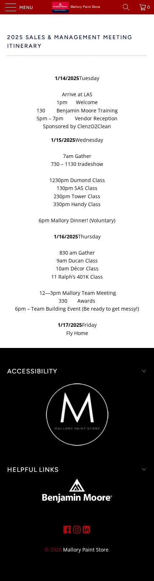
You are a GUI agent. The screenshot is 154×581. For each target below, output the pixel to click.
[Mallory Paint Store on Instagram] (77, 529)
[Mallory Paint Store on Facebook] (67, 529)
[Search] (128, 7)
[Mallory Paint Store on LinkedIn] (86, 529)
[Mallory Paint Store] (77, 7)
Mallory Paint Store (86, 549)
